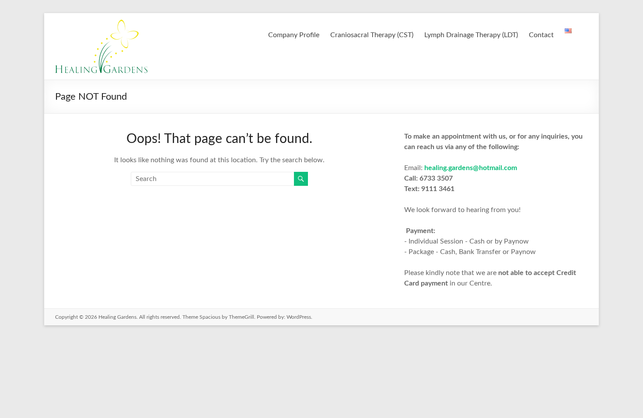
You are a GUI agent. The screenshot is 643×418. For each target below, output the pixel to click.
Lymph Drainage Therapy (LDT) (471, 34)
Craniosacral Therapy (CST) (371, 34)
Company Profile (293, 34)
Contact (541, 34)
